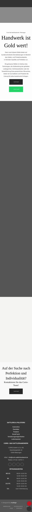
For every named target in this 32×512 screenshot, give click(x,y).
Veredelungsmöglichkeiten (16, 437)
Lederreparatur (16, 439)
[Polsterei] (8, 141)
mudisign (14, 503)
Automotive (16, 427)
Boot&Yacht (16, 434)
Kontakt (16, 81)
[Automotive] (8, 109)
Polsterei (16, 432)
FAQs (11, 508)
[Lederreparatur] (8, 189)
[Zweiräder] (8, 125)
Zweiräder (16, 429)
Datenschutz (18, 506)
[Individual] (8, 173)
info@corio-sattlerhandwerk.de (18, 457)
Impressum (6, 506)
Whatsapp (16, 89)
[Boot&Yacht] (8, 157)
